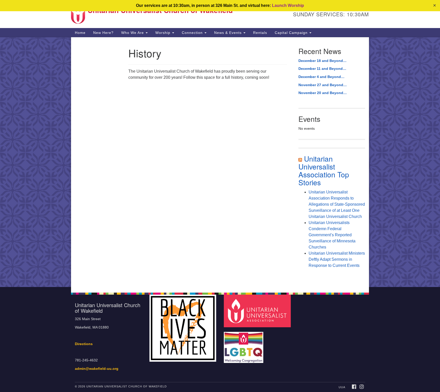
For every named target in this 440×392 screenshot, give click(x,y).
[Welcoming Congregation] (244, 345)
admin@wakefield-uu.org (96, 369)
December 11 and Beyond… (322, 69)
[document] (220, 162)
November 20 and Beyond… (322, 93)
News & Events (228, 33)
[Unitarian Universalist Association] (258, 311)
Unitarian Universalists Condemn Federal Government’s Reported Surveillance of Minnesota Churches (332, 234)
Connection (193, 33)
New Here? (103, 33)
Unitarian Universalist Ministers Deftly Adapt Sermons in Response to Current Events (337, 259)
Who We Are (133, 33)
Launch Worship (288, 5)
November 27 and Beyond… (322, 85)
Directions (84, 344)
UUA (342, 387)
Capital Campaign (292, 33)
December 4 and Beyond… (321, 77)
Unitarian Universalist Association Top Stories (323, 170)
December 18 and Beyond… (322, 61)
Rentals (260, 33)
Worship (163, 33)
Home (80, 33)
